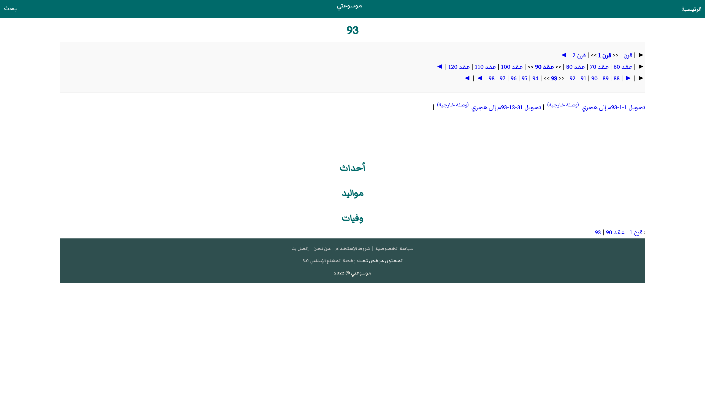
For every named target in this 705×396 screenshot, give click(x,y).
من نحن (322, 248)
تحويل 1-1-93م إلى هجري (595, 107)
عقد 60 (623, 67)
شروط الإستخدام (352, 248)
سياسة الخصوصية (394, 248)
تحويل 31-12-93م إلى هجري (488, 107)
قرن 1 (604, 55)
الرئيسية (692, 8)
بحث (10, 8)
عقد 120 (459, 67)
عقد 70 (599, 67)
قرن (627, 55)
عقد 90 (544, 67)
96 (514, 78)
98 (492, 78)
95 (524, 78)
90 (594, 78)
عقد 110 (485, 67)
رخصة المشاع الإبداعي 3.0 (329, 260)
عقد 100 (512, 67)
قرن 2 (579, 55)
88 (617, 78)
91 (583, 78)
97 (503, 78)
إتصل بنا (299, 248)
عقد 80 (575, 67)
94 (535, 78)
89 (606, 78)
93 (554, 78)
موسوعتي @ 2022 (352, 273)
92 (573, 78)
